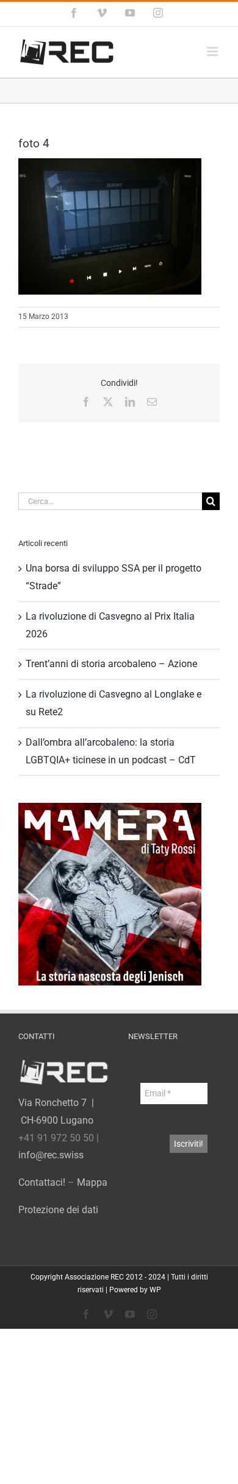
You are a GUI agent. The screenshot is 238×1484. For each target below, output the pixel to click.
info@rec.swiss (51, 1155)
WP (155, 1290)
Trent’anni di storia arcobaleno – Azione (111, 664)
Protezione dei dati (58, 1210)
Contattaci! (41, 1182)
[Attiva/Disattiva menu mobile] (213, 51)
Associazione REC (94, 1277)
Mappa (92, 1182)
